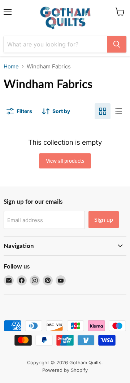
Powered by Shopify (65, 370)
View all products (65, 161)
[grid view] (102, 111)
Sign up (103, 219)
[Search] (116, 44)
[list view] (118, 111)
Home (11, 66)
